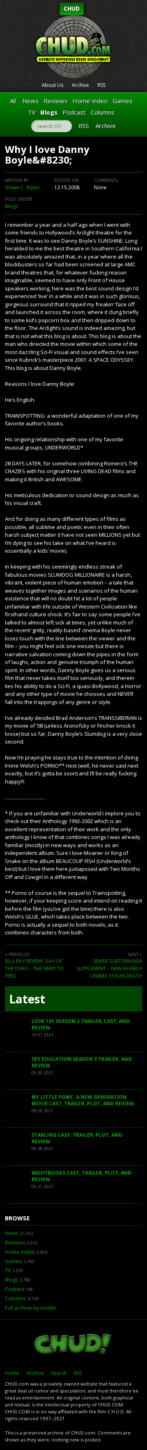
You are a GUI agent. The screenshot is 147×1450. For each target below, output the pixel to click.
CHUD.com (73, 1344)
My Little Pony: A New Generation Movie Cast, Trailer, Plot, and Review (82, 1100)
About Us (52, 85)
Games (123, 101)
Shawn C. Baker (22, 187)
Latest (27, 999)
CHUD (72, 8)
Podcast (74, 112)
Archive (80, 85)
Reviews (56, 101)
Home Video (90, 101)
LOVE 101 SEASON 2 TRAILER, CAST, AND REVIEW (80, 1024)
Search (59, 1373)
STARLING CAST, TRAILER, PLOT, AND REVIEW (76, 1138)
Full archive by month (30, 1307)
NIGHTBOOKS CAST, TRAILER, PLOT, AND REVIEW (81, 1176)
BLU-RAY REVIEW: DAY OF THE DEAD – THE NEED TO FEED (34, 968)
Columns (102, 112)
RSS (101, 85)
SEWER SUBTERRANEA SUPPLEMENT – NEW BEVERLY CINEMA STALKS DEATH (109, 968)
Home (12, 1373)
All (13, 101)
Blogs (49, 112)
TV (32, 112)
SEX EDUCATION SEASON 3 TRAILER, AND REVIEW (81, 1062)
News (30, 101)
